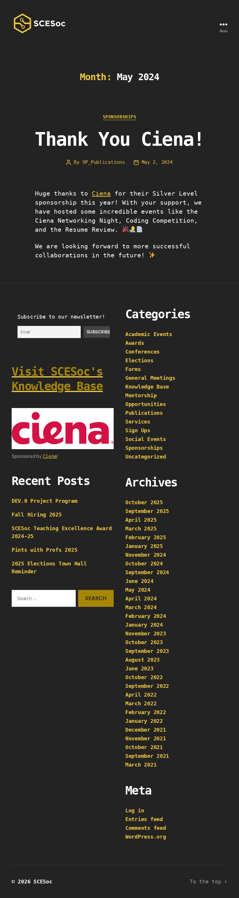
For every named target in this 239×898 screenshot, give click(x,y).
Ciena (101, 193)
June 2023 (139, 668)
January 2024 (144, 625)
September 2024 (147, 572)
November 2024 (145, 555)
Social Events (145, 439)
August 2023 (142, 660)
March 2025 (141, 529)
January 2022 (144, 721)
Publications (144, 413)
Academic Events (148, 334)
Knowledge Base (147, 387)
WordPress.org (145, 837)
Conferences (142, 352)
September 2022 (147, 686)
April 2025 (141, 520)
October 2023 (144, 642)
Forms (133, 369)
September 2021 (147, 756)
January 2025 (144, 546)
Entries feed (144, 819)
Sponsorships (119, 117)
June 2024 (139, 581)
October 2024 (144, 563)
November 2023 (145, 633)
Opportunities (145, 404)
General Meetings (150, 378)
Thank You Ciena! (119, 139)
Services (137, 422)
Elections (139, 360)
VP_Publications (103, 162)
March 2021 (141, 765)
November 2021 (145, 738)
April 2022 (141, 695)
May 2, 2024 (157, 162)
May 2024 (137, 590)
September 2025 (147, 511)
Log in (134, 810)
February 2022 (145, 712)
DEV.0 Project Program (44, 501)
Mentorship (141, 395)
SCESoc (43, 881)
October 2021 (144, 747)
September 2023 (147, 651)
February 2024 (145, 616)
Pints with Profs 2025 (44, 550)
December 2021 (145, 730)
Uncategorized (145, 457)
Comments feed (145, 828)
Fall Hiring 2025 (37, 515)
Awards (134, 343)
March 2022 (141, 703)
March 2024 (141, 607)
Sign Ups (137, 430)
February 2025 (145, 537)
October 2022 (144, 677)
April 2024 (141, 598)
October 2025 (144, 502)
